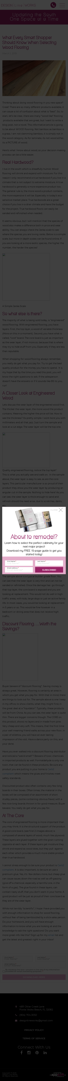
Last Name (41, 561)
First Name (11, 561)
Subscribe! (49, 569)
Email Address (13, 568)
